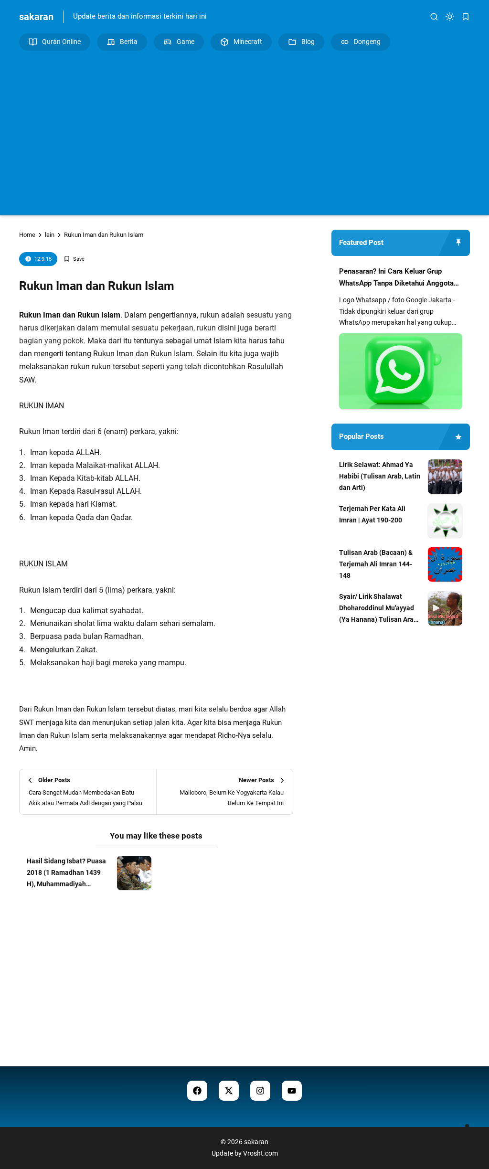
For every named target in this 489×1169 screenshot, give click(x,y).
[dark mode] (450, 16)
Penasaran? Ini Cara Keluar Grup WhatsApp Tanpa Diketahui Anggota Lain (396, 278)
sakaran (36, 16)
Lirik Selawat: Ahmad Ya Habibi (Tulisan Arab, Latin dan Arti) (379, 476)
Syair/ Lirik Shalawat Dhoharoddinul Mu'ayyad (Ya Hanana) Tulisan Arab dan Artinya (378, 609)
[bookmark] (465, 16)
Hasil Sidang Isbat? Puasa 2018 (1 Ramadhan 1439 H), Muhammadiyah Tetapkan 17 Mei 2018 (66, 873)
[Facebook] (197, 1091)
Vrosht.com (260, 1153)
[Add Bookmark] (74, 259)
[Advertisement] (244, 132)
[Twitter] (229, 1091)
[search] (434, 16)
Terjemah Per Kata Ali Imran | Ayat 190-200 (372, 514)
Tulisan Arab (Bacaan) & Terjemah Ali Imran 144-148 (376, 564)
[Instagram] (260, 1091)
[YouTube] (292, 1091)
